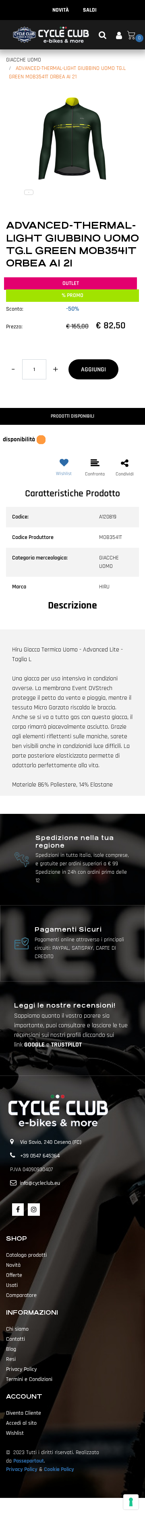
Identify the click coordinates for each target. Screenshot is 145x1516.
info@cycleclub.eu (40, 1183)
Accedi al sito (21, 1423)
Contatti (15, 1339)
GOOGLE (35, 1045)
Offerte (14, 1275)
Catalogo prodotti (26, 1255)
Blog (11, 1349)
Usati (12, 1285)
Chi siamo (17, 1329)
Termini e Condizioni (29, 1379)
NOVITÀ (60, 10)
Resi (11, 1359)
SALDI (90, 10)
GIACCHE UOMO (23, 60)
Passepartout (28, 1461)
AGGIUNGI (93, 369)
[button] (72, 137)
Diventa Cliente (23, 1413)
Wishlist (15, 1433)
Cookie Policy (59, 1469)
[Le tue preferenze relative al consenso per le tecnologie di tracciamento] (131, 1502)
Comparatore (21, 1295)
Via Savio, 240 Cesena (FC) (50, 1142)
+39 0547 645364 (40, 1156)
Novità (13, 1265)
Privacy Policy (21, 1369)
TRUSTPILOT (66, 1045)
